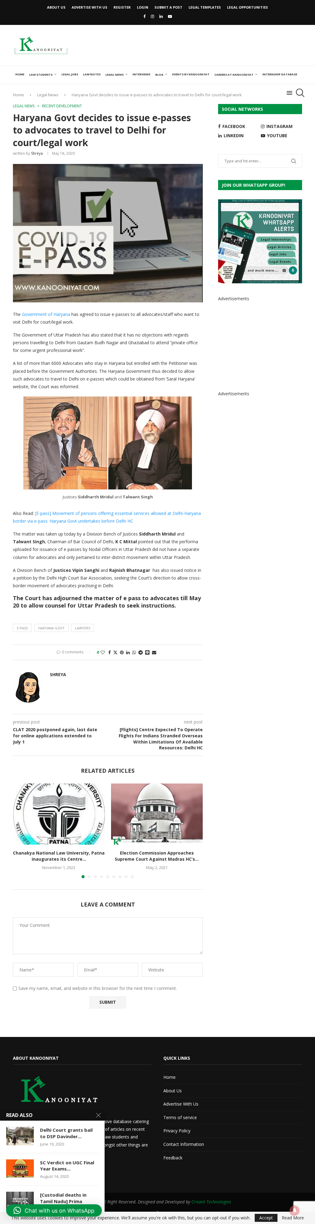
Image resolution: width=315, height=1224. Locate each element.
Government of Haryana (46, 314)
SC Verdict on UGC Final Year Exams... (67, 1165)
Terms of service (180, 1117)
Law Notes (92, 74)
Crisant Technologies (211, 1202)
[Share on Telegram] (140, 652)
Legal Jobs (70, 74)
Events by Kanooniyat (190, 74)
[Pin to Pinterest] (122, 652)
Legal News (115, 75)
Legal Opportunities (247, 7)
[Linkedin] (161, 16)
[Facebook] (144, 16)
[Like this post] (103, 652)
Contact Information (183, 1144)
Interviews (141, 74)
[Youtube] (170, 16)
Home (19, 74)
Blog (159, 75)
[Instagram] (152, 16)
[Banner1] (260, 241)
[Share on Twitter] (115, 652)
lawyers (82, 628)
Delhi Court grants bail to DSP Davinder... (66, 1133)
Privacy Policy (176, 1131)
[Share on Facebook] (109, 652)
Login (142, 7)
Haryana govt (51, 628)
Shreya (37, 153)
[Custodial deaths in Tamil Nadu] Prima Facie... (63, 1201)
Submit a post (168, 7)
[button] (21, 830)
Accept (266, 1218)
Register (122, 7)
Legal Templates (205, 7)
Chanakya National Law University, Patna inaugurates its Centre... (59, 856)
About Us (56, 7)
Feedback (172, 1158)
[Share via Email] (154, 652)
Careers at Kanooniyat (233, 75)
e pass (22, 628)
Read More (293, 1218)
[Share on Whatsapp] (134, 652)
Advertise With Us (89, 7)
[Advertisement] (190, 44)
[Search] (299, 93)
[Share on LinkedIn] (128, 652)
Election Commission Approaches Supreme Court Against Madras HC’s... (157, 856)
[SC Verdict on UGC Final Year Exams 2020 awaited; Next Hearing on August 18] (20, 1168)
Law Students (41, 75)
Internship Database (279, 74)
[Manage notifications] (294, 1210)
